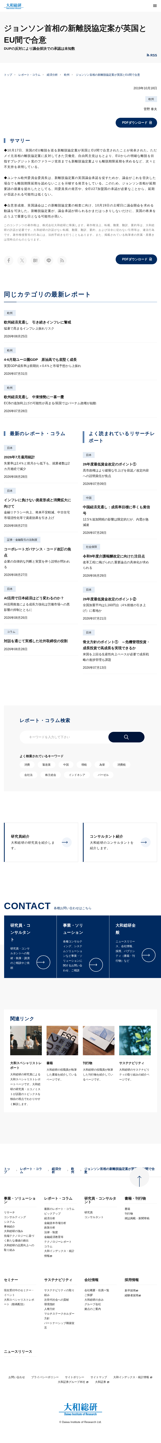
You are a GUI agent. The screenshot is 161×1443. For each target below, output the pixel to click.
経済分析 (52, 74)
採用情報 (132, 1280)
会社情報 (91, 1280)
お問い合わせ (16, 1377)
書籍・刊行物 (135, 1198)
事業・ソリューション (20, 1200)
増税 (84, 764)
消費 (27, 764)
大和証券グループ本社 (71, 1381)
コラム (11, 631)
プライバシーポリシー (45, 1377)
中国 (88, 497)
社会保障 (91, 546)
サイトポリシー (74, 1377)
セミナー (11, 1280)
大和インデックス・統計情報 (131, 1377)
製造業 (46, 764)
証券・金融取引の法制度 (22, 539)
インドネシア (77, 774)
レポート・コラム (29, 74)
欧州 (67, 74)
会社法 (28, 774)
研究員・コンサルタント (100, 1200)
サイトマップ (99, 1377)
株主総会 (50, 774)
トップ (8, 74)
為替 (102, 764)
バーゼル (103, 774)
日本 (10, 447)
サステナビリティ (58, 1280)
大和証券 (100, 1381)
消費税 (121, 764)
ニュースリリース (18, 1352)
